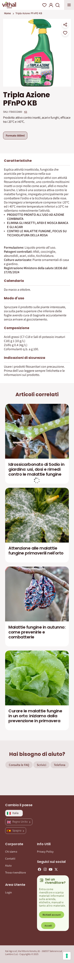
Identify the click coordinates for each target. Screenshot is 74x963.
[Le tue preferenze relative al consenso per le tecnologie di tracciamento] (67, 956)
